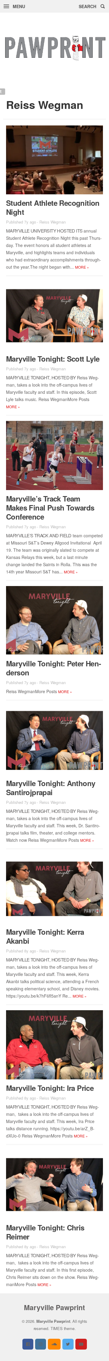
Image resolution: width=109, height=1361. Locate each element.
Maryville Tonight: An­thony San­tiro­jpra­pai (50, 787)
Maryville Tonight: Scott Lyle (53, 358)
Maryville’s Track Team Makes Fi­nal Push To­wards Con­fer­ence (50, 507)
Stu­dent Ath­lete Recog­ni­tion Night (53, 207)
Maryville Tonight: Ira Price (50, 1088)
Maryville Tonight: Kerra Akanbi (45, 936)
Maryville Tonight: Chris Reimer (45, 1232)
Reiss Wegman (52, 222)
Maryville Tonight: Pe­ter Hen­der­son (53, 667)
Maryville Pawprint (54, 1307)
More (82, 267)
